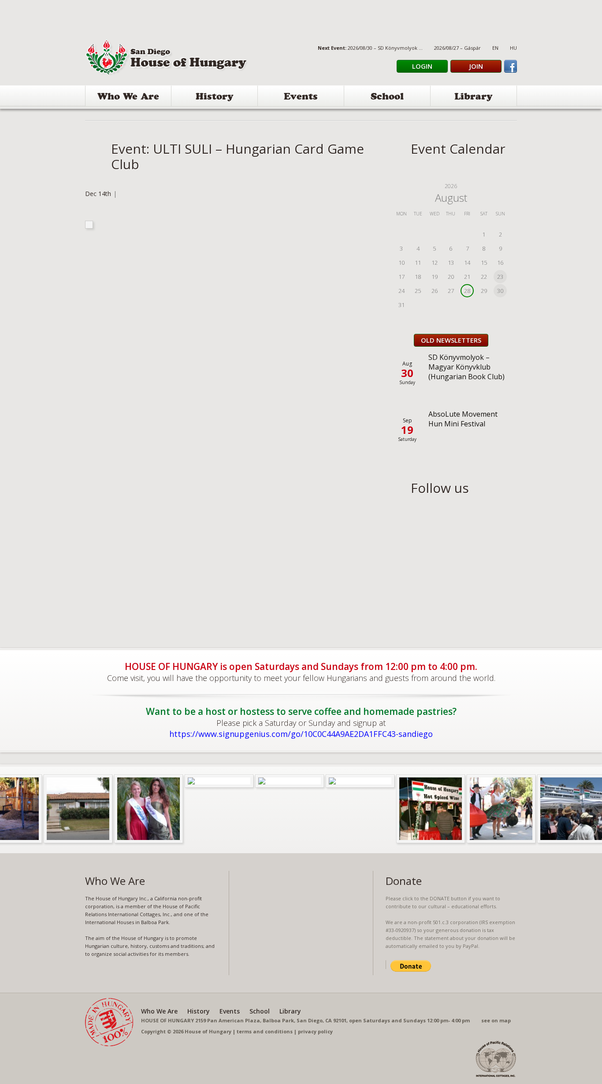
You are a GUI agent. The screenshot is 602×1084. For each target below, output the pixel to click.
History (215, 97)
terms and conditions (265, 1031)
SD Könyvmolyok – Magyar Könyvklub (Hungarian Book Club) (466, 366)
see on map (496, 1020)
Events (301, 97)
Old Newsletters (451, 340)
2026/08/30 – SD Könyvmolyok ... (385, 47)
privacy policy (315, 1031)
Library (473, 97)
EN (495, 47)
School (387, 97)
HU (513, 47)
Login (422, 66)
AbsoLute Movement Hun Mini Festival (463, 419)
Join (476, 66)
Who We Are (128, 97)
